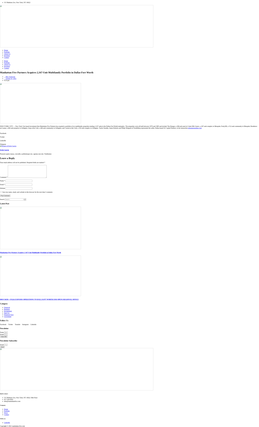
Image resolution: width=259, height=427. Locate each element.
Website (2, 188)
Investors (7, 56)
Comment (3, 177)
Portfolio (7, 52)
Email (2, 184)
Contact (6, 57)
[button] (129, 132)
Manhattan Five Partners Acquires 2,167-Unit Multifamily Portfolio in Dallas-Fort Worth (30, 252)
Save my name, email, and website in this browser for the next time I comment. (27, 192)
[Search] (25, 199)
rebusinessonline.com (195, 128)
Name (2, 181)
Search (2, 199)
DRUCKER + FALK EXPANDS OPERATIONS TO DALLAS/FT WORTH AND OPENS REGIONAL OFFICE (39, 299)
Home (6, 50)
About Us (7, 54)
